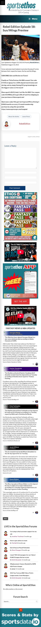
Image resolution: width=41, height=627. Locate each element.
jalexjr (14, 569)
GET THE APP (20, 301)
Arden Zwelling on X (12, 510)
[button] (2, 2)
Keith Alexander (17, 560)
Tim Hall (14, 543)
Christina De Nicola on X (13, 440)
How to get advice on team (18, 540)
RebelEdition (34, 62)
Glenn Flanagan (16, 550)
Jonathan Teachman (18, 536)
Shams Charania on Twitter (14, 362)
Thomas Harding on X (12, 399)
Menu (34, 19)
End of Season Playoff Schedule (20, 547)
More (5, 518)
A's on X (9, 473)
